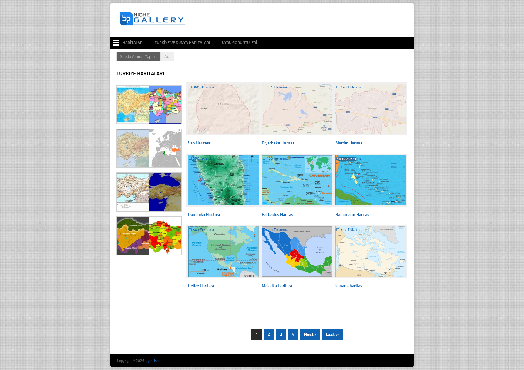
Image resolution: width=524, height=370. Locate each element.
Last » (332, 334)
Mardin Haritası (349, 143)
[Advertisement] (299, 20)
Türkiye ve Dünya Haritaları (182, 42)
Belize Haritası (201, 285)
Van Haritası (199, 143)
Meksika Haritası (277, 285)
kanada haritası (349, 285)
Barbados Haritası (278, 214)
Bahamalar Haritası (353, 214)
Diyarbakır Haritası (279, 143)
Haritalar (133, 42)
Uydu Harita (154, 360)
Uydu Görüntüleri (239, 42)
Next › (310, 334)
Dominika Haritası (204, 214)
